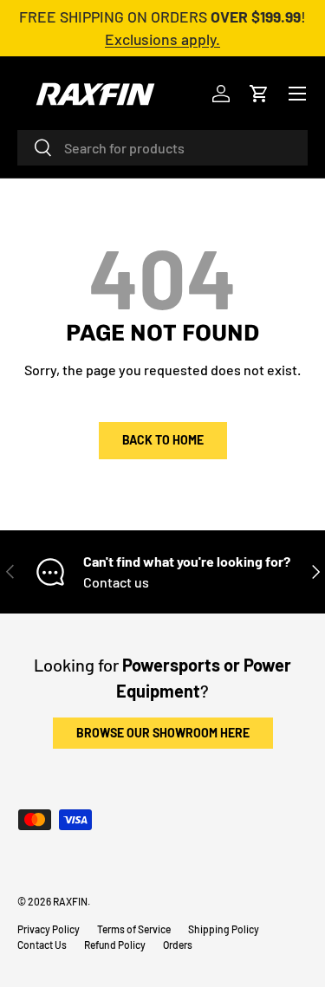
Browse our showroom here (163, 732)
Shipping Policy (223, 929)
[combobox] (162, 148)
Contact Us (42, 944)
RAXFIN (70, 901)
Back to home (163, 439)
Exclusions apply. (162, 39)
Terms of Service (134, 929)
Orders (177, 944)
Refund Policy (115, 944)
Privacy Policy (48, 929)
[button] (259, 94)
